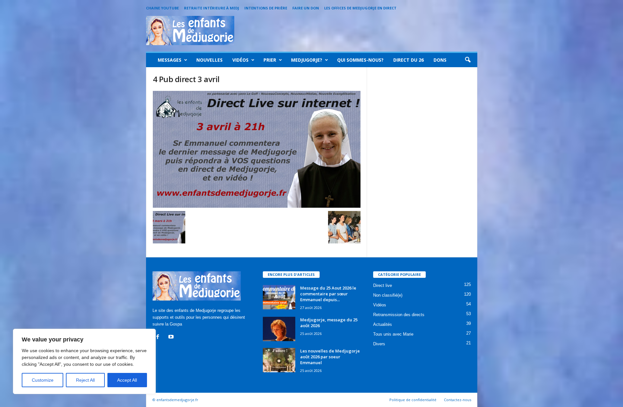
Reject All (85, 380)
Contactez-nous (457, 399)
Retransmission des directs (398, 314)
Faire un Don (305, 8)
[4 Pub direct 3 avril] (256, 149)
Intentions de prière (265, 8)
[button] (467, 60)
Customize (43, 380)
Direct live (382, 285)
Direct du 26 (408, 60)
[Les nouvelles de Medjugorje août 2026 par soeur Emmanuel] (279, 360)
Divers (379, 343)
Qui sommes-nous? (360, 60)
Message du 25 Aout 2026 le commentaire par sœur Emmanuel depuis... (328, 293)
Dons (440, 60)
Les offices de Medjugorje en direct (360, 8)
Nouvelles (209, 60)
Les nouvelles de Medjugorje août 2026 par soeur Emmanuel (330, 356)
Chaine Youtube (162, 8)
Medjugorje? (306, 60)
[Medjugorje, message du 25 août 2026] (279, 329)
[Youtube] (172, 337)
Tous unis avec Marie (393, 334)
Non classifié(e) (387, 295)
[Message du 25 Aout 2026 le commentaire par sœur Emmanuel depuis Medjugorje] (279, 297)
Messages (169, 60)
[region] (84, 361)
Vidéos (240, 60)
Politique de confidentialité (412, 399)
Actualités (382, 324)
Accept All (127, 380)
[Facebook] (159, 337)
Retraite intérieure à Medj (211, 8)
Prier (269, 60)
